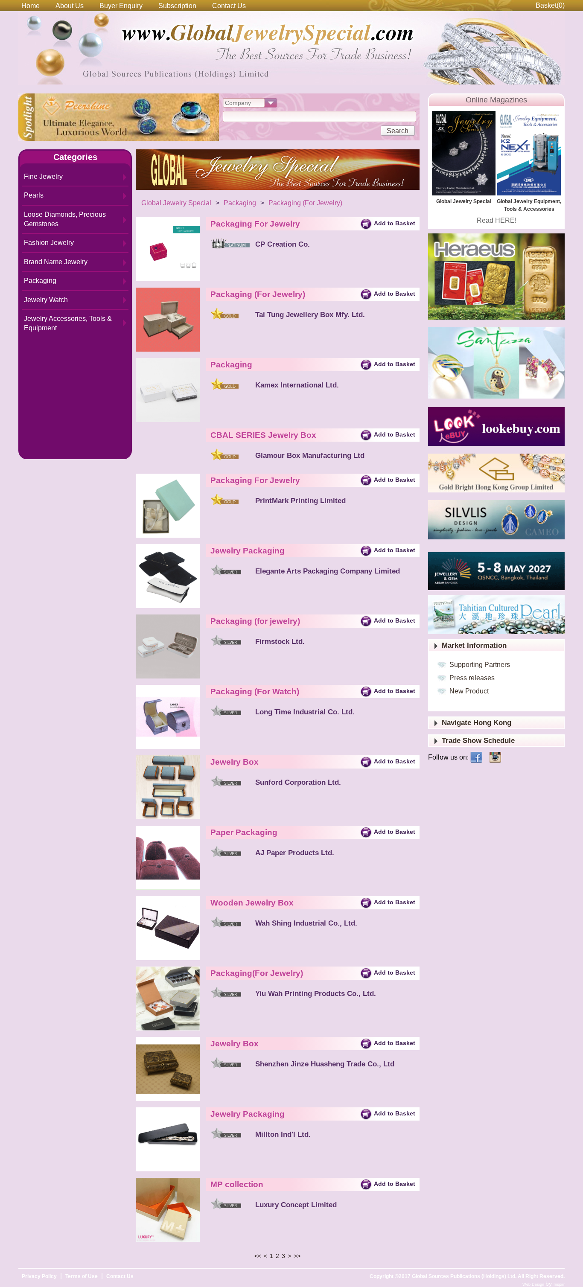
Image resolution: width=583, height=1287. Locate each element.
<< (257, 1255)
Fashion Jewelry (49, 242)
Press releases (472, 677)
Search (397, 130)
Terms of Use (81, 1276)
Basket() (550, 5)
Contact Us (229, 5)
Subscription (177, 5)
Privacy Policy (39, 1276)
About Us (69, 5)
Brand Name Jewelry (55, 261)
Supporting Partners (479, 664)
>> (297, 1255)
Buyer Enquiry (121, 5)
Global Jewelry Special (176, 203)
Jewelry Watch (46, 299)
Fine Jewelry (43, 176)
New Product (469, 691)
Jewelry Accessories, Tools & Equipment (68, 323)
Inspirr (559, 1284)
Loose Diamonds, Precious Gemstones (65, 219)
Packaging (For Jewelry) (305, 203)
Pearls (34, 195)
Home (30, 5)
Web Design (533, 1284)
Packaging (40, 280)
